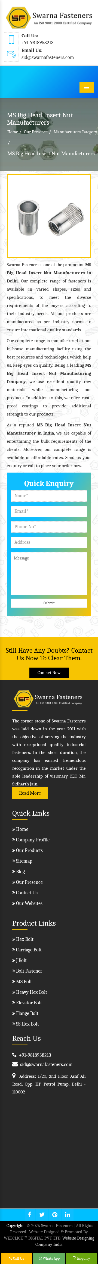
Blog (20, 872)
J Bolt (21, 960)
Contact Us (26, 893)
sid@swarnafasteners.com (48, 57)
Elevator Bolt (28, 1003)
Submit (49, 603)
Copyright (15, 1225)
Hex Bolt (24, 939)
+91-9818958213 (37, 43)
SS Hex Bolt (27, 1024)
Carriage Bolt (28, 950)
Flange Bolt (26, 1013)
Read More (30, 793)
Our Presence (36, 132)
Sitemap (23, 861)
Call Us (18, 1258)
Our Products (29, 850)
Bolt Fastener (28, 971)
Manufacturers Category (75, 132)
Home (12, 132)
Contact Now (49, 672)
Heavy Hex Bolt (31, 992)
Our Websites (28, 903)
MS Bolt (23, 982)
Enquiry (83, 1258)
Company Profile (32, 840)
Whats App (51, 1258)
